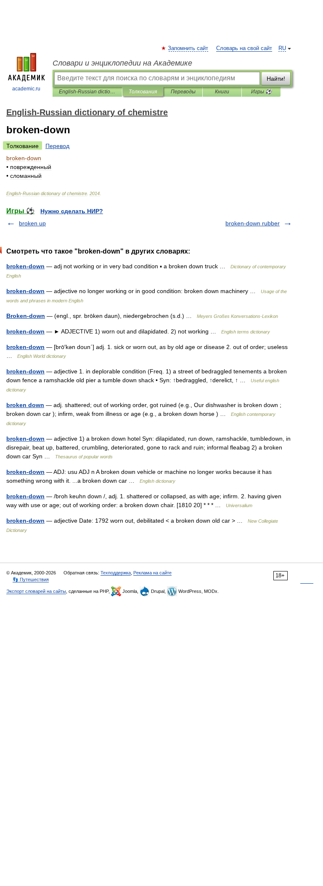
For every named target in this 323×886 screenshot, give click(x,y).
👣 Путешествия (31, 579)
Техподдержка (116, 572)
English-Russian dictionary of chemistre (87, 92)
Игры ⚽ (261, 92)
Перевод (57, 146)
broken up (32, 223)
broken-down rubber (252, 223)
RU (282, 48)
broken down (25, 405)
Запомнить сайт (188, 48)
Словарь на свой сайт (244, 48)
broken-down (25, 266)
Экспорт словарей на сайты (36, 591)
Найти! (276, 78)
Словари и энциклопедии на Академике (122, 63)
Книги (222, 92)
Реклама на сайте (152, 572)
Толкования (143, 92)
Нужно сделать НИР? (71, 211)
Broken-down (25, 315)
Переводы (183, 92)
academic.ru (26, 89)
